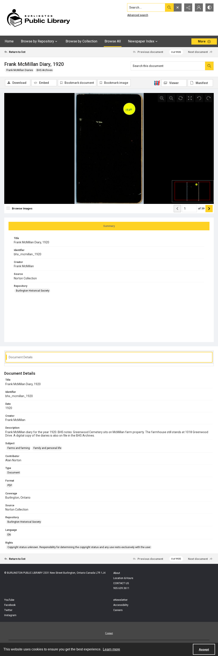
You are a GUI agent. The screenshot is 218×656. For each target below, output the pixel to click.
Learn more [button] (111, 649)
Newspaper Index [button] (141, 41)
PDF (9, 485)
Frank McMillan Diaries (19, 70)
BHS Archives (45, 70)
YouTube (9, 599)
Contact (109, 633)
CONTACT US (121, 583)
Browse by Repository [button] (37, 41)
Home (9, 41)
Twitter (8, 610)
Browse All (113, 41)
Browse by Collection (81, 41)
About (116, 573)
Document (13, 472)
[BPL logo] (38, 17)
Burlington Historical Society (32, 290)
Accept (204, 649)
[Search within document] (209, 66)
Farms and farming (18, 448)
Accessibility (120, 605)
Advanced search (137, 15)
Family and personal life (47, 448)
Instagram (10, 615)
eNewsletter (120, 599)
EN (9, 534)
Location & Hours (123, 578)
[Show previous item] (177, 208)
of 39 (201, 208)
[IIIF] (156, 82)
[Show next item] (209, 208)
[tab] (109, 226)
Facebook (10, 605)
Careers (118, 610)
